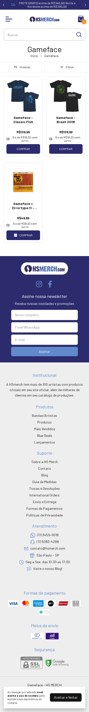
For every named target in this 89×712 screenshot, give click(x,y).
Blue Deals (44, 435)
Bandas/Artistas (44, 415)
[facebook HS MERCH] (49, 284)
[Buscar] (78, 34)
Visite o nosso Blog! (47, 569)
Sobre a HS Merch (44, 462)
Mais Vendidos (44, 429)
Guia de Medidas (44, 482)
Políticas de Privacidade (44, 515)
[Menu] (10, 19)
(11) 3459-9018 (48, 535)
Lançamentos (44, 442)
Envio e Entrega (44, 502)
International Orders (44, 495)
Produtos (44, 422)
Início (34, 56)
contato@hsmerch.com (47, 548)
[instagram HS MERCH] (39, 284)
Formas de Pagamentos (44, 508)
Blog (44, 475)
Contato (44, 468)
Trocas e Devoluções (44, 488)
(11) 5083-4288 (48, 541)
